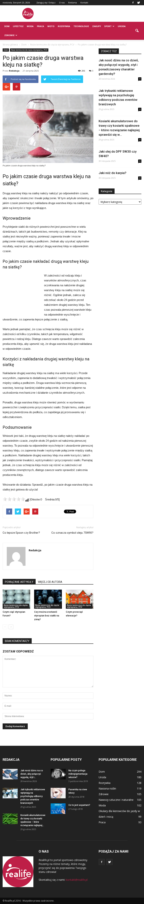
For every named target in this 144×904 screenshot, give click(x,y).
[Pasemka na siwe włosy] (58, 793)
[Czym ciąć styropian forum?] (16, 599)
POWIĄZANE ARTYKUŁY (19, 581)
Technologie (81, 26)
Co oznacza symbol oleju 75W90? (72, 532)
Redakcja (14, 70)
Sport (108, 26)
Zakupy (96, 26)
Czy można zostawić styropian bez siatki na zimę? (46, 615)
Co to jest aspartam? (79, 805)
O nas (62, 2)
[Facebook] (133, 2)
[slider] (14, 499)
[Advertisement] (97, 13)
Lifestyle (18, 26)
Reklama (72, 2)
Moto (50, 26)
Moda (30, 26)
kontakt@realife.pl (77, 879)
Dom (7, 26)
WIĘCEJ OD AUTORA (50, 581)
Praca (40, 26)
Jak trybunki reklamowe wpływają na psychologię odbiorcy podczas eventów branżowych (32, 796)
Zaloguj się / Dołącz (46, 2)
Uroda (122, 26)
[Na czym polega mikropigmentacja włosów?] (58, 774)
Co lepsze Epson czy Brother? (21, 532)
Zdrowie (9, 35)
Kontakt (84, 2)
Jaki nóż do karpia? (112, 173)
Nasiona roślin (107, 788)
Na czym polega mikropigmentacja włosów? (77, 774)
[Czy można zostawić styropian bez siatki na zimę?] (48, 599)
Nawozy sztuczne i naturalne (116, 800)
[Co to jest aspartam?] (58, 808)
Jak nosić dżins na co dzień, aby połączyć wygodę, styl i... (31, 774)
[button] (136, 30)
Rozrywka (64, 26)
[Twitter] (138, 2)
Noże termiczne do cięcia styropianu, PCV (29, 50)
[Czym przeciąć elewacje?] (79, 599)
